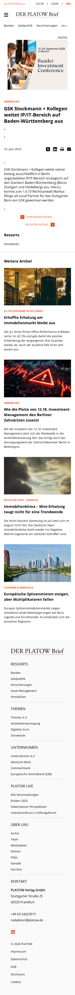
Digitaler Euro (20, 729)
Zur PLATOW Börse (14, 3)
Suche (40, 3)
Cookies (16, 982)
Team (14, 839)
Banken (9, 25)
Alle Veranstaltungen (25, 795)
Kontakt (16, 863)
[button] (48, 149)
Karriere (16, 869)
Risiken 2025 (19, 801)
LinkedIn (13, 932)
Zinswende (18, 735)
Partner (16, 851)
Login (54, 3)
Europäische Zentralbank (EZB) (31, 774)
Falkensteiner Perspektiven (29, 807)
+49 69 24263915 (23, 914)
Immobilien (18, 697)
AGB (13, 967)
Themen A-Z (19, 717)
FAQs (14, 857)
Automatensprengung (25, 723)
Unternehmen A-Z (23, 756)
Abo (68, 3)
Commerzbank (20, 768)
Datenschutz (19, 959)
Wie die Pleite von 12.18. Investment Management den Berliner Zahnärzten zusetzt (37, 415)
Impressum (18, 951)
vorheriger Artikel (39, 217)
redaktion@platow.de (27, 920)
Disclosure (18, 974)
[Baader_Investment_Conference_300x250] (38, 65)
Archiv (15, 833)
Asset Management (24, 691)
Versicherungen (47, 25)
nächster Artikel (37, 224)
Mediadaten (19, 845)
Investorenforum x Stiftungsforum (33, 813)
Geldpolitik (25, 25)
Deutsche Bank (21, 762)
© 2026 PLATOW (21, 944)
